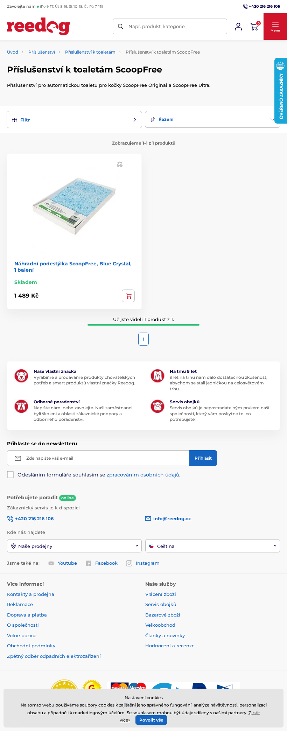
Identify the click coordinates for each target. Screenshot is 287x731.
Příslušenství (41, 52)
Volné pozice (21, 635)
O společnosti (23, 625)
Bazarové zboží (162, 615)
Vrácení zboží (160, 594)
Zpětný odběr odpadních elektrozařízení (54, 656)
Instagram (148, 563)
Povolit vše (151, 720)
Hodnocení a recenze (170, 645)
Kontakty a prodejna (30, 594)
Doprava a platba (27, 615)
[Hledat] (120, 26)
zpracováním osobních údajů (143, 475)
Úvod (12, 52)
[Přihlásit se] (238, 26)
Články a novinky (165, 635)
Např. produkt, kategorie (156, 26)
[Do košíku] (128, 296)
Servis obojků (160, 604)
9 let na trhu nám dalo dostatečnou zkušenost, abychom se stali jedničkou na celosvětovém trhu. (218, 383)
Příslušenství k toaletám (90, 52)
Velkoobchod (160, 625)
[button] (275, 26)
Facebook (106, 563)
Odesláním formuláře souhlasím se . (99, 475)
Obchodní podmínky (31, 645)
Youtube (67, 563)
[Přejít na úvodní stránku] (38, 26)
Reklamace (20, 604)
